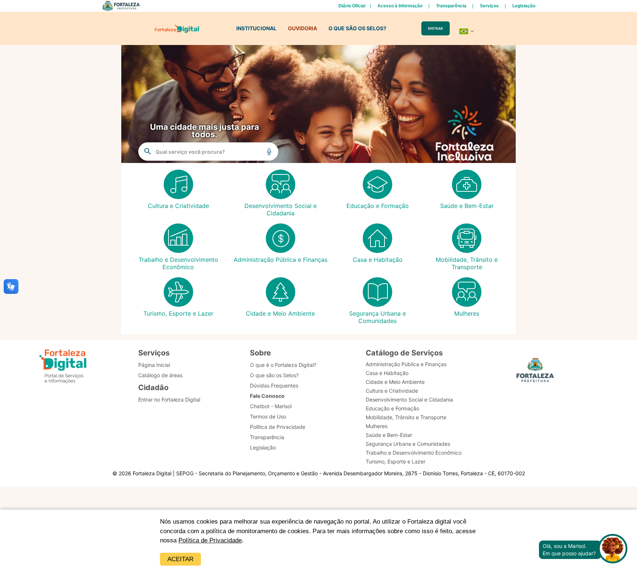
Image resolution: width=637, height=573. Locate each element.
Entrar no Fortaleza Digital (169, 399)
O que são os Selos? (274, 375)
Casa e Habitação (387, 373)
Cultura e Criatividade (392, 391)
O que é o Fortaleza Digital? (283, 365)
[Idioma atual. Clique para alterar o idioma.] (467, 31)
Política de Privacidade (210, 540)
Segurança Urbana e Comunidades (408, 444)
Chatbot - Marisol (271, 406)
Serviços (489, 5)
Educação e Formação (392, 408)
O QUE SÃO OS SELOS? (357, 28)
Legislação (523, 5)
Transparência (451, 5)
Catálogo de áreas (160, 375)
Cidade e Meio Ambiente (395, 382)
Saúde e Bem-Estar (389, 435)
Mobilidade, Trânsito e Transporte (406, 417)
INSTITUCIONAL (256, 28)
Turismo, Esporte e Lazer (395, 461)
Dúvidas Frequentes (274, 385)
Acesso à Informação (399, 5)
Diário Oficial (351, 5)
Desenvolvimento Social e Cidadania (409, 399)
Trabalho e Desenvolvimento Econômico (414, 452)
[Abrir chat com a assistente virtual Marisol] (613, 550)
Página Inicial (154, 365)
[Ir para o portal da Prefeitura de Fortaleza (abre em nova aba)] (535, 372)
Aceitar (180, 559)
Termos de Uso (268, 416)
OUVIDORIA (302, 28)
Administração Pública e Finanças (406, 364)
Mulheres (376, 426)
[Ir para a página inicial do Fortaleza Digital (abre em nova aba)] (63, 367)
